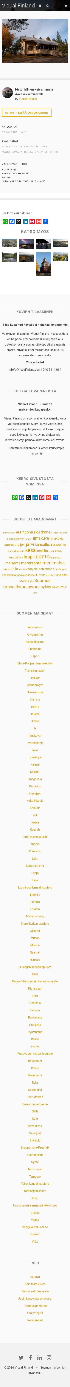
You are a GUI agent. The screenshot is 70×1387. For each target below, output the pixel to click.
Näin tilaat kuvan (35, 1284)
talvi (54, 587)
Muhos (35, 938)
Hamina (35, 699)
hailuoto (54, 533)
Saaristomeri (35, 1097)
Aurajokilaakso (35, 642)
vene (35, 593)
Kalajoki (35, 772)
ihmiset (28, 539)
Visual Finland (18, 5)
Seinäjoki (35, 1133)
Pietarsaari (35, 988)
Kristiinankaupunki (35, 837)
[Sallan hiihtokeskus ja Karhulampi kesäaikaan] (9, 258)
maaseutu (55, 557)
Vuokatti (35, 1234)
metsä (58, 563)
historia (11, 538)
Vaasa (35, 1220)
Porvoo (35, 1010)
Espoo (35, 656)
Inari (35, 750)
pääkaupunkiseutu (27, 575)
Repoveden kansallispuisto (35, 1053)
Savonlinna (35, 1126)
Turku (35, 1198)
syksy (39, 152)
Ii (35, 728)
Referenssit (35, 1320)
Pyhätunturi (35, 1032)
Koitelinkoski (35, 800)
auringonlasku (28, 532)
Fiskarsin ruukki (35, 670)
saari (65, 575)
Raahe (35, 1039)
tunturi (62, 587)
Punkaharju (35, 1017)
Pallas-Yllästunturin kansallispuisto (35, 981)
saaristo (24, 581)
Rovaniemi (35, 1075)
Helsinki (63, 532)
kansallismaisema (50, 544)
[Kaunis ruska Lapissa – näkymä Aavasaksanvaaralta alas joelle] (26, 258)
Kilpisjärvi (35, 793)
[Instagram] (49, 1357)
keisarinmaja (29, 146)
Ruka (35, 1082)
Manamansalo (35, 916)
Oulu (14, 569)
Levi (35, 880)
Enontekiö (35, 649)
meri (47, 563)
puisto (58, 569)
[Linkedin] (39, 1357)
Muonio (35, 945)
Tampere (35, 1176)
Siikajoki (35, 1140)
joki (22, 545)
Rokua (35, 1068)
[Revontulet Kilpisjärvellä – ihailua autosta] (26, 245)
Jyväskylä (35, 757)
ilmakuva (41, 538)
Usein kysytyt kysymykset (35, 1298)
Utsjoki (35, 1213)
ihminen (19, 538)
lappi (44, 146)
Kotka (35, 822)
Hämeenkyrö (35, 685)
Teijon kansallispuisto (35, 1183)
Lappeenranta (35, 865)
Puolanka (35, 1025)
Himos (35, 721)
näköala (7, 569)
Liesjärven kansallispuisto (35, 887)
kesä (30, 550)
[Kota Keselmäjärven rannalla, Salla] (43, 245)
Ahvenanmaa (35, 634)
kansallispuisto (16, 551)
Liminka (35, 895)
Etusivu (35, 1277)
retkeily (49, 575)
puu (64, 569)
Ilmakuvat (35, 735)
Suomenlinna (35, 1155)
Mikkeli (35, 931)
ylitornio (51, 152)
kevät (51, 551)
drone (46, 532)
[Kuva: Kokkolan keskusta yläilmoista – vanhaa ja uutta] (60, 257)
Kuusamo (35, 851)
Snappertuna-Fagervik (35, 1147)
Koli (35, 815)
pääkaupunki (9, 575)
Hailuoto (35, 678)
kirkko (58, 551)
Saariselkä (35, 1090)
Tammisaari (35, 1169)
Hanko (35, 707)
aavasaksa (10, 146)
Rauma (35, 1046)
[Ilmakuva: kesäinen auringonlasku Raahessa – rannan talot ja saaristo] (60, 244)
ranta (42, 575)
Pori (35, 996)
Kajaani (35, 764)
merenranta (31, 563)
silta (32, 581)
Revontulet (35, 1061)
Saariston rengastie (35, 1104)
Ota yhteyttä (35, 1313)
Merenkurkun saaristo (35, 923)
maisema (12, 563)
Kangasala (35, 779)
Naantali (35, 952)
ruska (28, 152)
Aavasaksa (10, 132)
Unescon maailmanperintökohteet (35, 1205)
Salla (35, 1111)
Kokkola (35, 808)
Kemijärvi (35, 786)
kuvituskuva (16, 557)
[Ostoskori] (66, 5)
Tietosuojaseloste (35, 1306)
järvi (30, 544)
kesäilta (42, 551)
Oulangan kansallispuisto (35, 967)
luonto (42, 556)
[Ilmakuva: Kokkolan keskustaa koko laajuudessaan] (9, 244)
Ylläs (35, 1241)
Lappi (23, 132)
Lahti (35, 858)
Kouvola (35, 829)
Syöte (35, 1162)
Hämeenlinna (35, 692)
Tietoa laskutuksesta (35, 1291)
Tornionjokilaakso (35, 1191)
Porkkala (35, 1003)
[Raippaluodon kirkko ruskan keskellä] (43, 264)
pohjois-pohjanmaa (40, 569)
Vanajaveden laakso (35, 1227)
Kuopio (35, 844)
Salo (35, 1118)
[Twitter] (21, 1357)
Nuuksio (35, 960)
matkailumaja (12, 152)
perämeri (22, 569)
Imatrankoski (35, 743)
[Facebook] (30, 1357)
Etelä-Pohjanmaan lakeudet (35, 663)
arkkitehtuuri (9, 532)
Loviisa (35, 909)
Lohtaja (35, 902)
